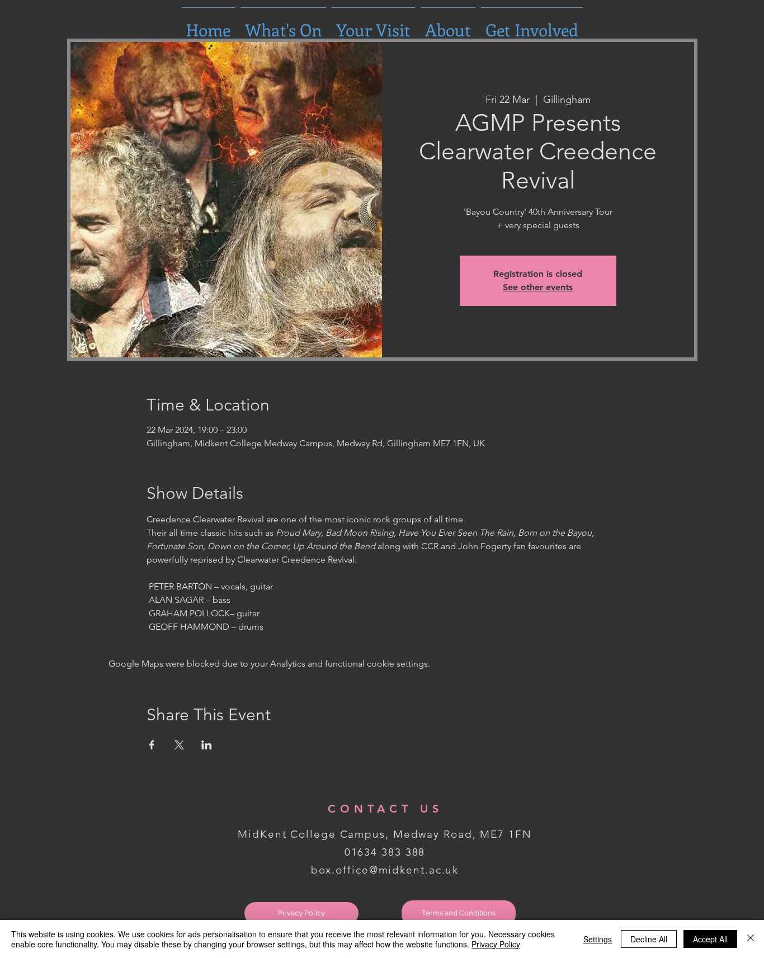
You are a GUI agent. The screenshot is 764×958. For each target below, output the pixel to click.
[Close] (750, 939)
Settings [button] (597, 939)
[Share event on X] (179, 744)
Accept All (710, 939)
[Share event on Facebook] (152, 744)
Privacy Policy (495, 944)
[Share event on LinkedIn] (206, 744)
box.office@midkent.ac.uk (385, 869)
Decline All (648, 939)
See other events (538, 287)
